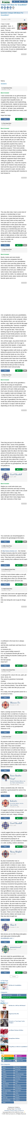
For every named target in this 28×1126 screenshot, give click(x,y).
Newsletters (19, 1058)
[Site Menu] (14, 2)
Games (16, 1081)
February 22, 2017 (7, 997)
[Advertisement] (14, 66)
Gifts (20, 995)
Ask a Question (7, 1060)
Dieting (4, 1081)
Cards (16, 1071)
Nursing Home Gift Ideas (14, 1038)
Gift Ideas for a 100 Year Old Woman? (17, 1005)
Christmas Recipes (19, 1074)
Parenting (5, 1093)
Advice (4, 1067)
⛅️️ (24, 1112)
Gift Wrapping (6, 1083)
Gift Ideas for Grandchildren (15, 985)
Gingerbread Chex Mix (14, 1013)
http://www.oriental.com (9, 551)
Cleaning (4, 1076)
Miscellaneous (18, 1088)
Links (4, 1088)
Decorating (17, 1078)
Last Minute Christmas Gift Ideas (16, 1030)
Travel (4, 1102)
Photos (4, 1095)
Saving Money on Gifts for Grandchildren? (18, 1046)
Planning (17, 1095)
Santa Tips (5, 1097)
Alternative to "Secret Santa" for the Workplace (17, 1022)
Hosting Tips (18, 1085)
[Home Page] (6, 1)
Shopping (17, 1097)
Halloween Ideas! (7, 1056)
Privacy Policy (13, 1110)
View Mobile (18, 1109)
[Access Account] (19, 2)
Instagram (19, 1055)
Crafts (4, 1078)
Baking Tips (18, 1067)
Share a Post (20, 1060)
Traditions (17, 1100)
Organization (18, 1090)
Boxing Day (17, 1069)
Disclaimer (7, 1110)
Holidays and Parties (7, 995)
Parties (16, 1093)
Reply (5, 119)
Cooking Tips (18, 1076)
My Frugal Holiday (7, 1090)
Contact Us (21, 1110)
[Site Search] (25, 2)
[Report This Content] (25, 119)
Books (4, 1069)
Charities (5, 1074)
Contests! (6, 1058)
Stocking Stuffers (6, 1100)
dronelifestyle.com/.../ (7, 938)
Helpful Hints (5, 1085)
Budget (4, 1071)
